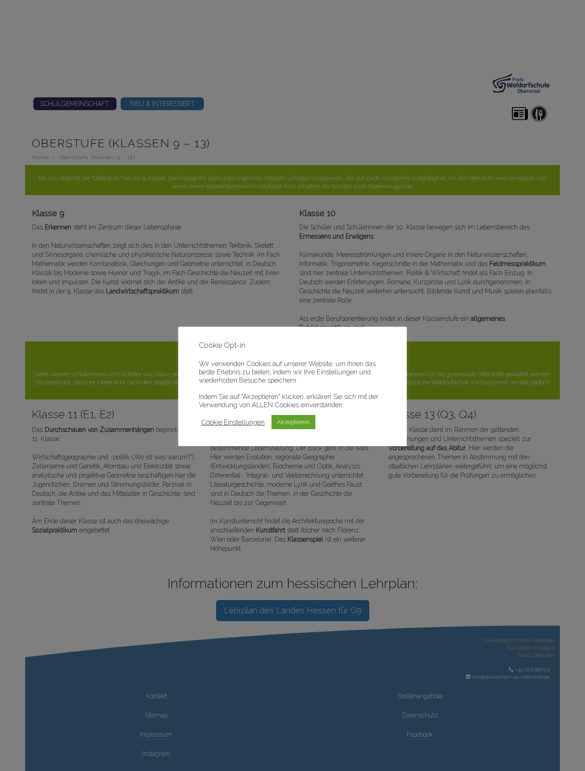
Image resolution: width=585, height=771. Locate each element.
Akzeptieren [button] (293, 422)
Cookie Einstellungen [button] (233, 422)
